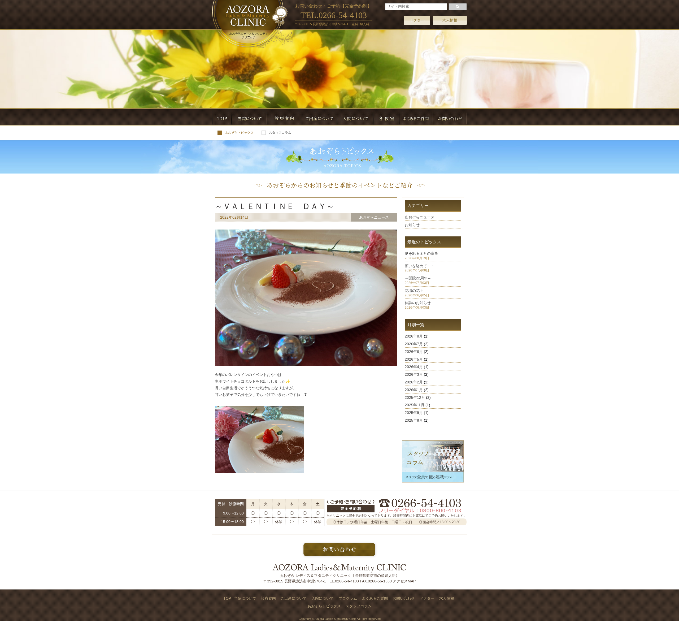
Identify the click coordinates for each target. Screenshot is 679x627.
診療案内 (268, 598)
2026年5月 (414, 359)
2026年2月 (414, 382)
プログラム (347, 598)
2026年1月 (414, 390)
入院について (322, 598)
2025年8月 (414, 420)
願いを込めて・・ (419, 266)
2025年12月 (415, 397)
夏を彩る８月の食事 (421, 253)
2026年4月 (414, 367)
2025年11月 (414, 405)
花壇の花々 (414, 290)
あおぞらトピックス (239, 133)
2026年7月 (414, 344)
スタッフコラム (280, 133)
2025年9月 (414, 412)
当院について (245, 598)
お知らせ (412, 225)
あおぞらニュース (419, 217)
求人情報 (450, 20)
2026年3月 (414, 374)
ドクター (417, 20)
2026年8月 (414, 336)
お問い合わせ (404, 598)
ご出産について (294, 598)
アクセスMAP (404, 581)
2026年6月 (414, 351)
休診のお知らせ (418, 303)
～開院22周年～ (418, 278)
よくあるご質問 (375, 598)
